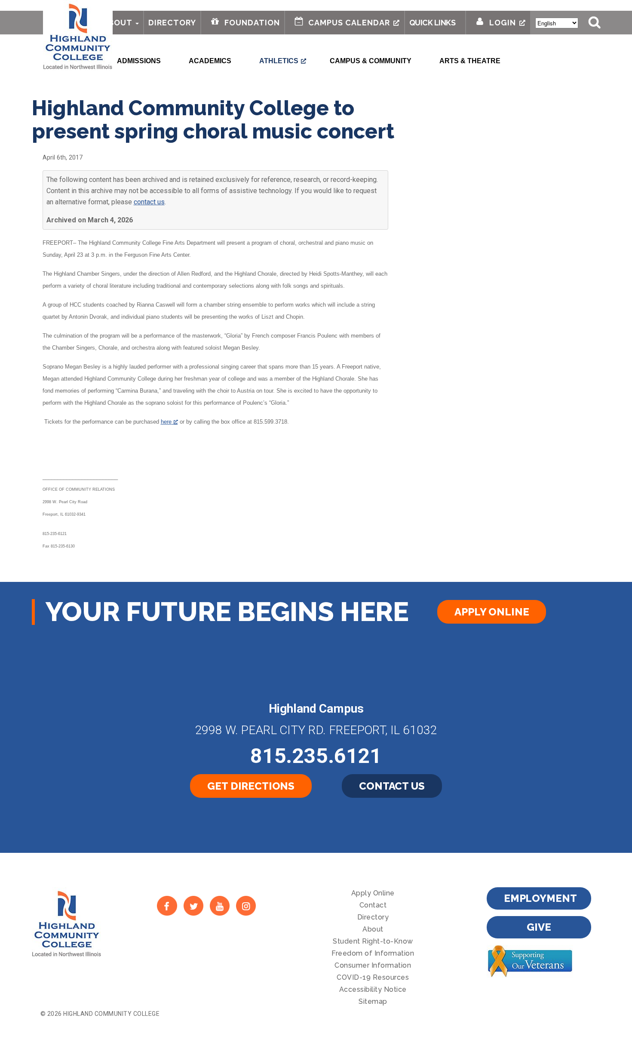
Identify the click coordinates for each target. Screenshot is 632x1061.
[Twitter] (193, 905)
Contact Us (392, 786)
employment (540, 898)
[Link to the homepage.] (78, 35)
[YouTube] (219, 905)
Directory (172, 22)
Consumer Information (372, 965)
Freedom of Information (372, 953)
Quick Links (432, 22)
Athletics (278, 61)
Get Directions (251, 786)
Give (539, 927)
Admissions (139, 61)
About (117, 22)
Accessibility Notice (373, 989)
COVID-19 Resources (373, 977)
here (166, 421)
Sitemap (373, 1001)
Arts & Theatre (469, 61)
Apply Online (491, 612)
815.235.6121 (316, 756)
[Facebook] (167, 905)
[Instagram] (246, 905)
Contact (373, 905)
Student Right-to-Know (373, 941)
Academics (210, 61)
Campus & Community (370, 61)
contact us (149, 202)
